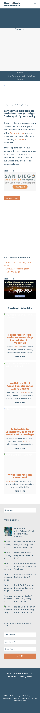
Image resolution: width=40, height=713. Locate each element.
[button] (35, 4)
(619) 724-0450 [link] (13, 272)
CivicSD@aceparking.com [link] (17, 269)
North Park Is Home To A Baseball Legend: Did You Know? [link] (25, 566)
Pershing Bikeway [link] (17, 133)
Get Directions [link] (12, 198)
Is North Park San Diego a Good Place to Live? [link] (25, 555)
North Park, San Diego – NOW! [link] (16, 696)
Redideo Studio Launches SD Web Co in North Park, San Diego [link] (20, 432)
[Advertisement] (20, 51)
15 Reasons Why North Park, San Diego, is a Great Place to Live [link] (25, 544)
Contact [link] (9, 673)
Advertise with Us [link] (24, 673)
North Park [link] (25, 76)
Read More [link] (20, 356)
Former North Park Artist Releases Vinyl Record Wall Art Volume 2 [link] (20, 339)
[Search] (20, 510)
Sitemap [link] (12, 676)
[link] (12, 4)
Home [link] (20, 72)
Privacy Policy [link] (25, 676)
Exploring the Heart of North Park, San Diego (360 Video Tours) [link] (24, 610)
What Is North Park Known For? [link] (20, 476)
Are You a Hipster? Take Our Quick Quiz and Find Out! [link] (23, 599)
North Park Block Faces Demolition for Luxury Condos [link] (20, 386)
